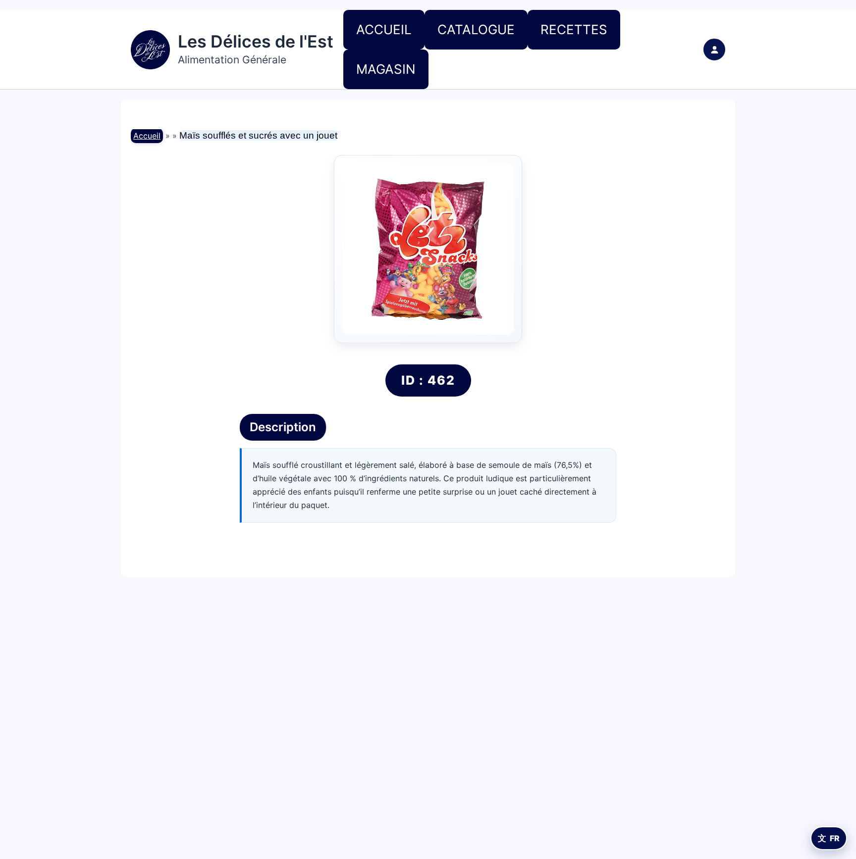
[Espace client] (714, 49)
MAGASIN (386, 69)
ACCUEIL (384, 29)
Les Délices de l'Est (255, 41)
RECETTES (573, 29)
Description (283, 427)
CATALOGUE (476, 29)
